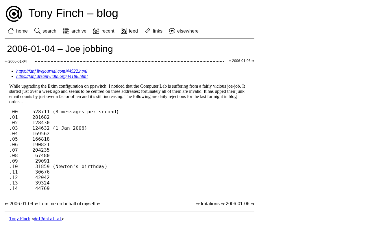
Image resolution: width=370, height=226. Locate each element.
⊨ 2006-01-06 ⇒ (241, 61)
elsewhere (188, 31)
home (22, 31)
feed (133, 31)
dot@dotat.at (48, 218)
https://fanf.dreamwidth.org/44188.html (52, 76)
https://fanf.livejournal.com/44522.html (51, 71)
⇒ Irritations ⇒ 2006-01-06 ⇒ (225, 203)
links (157, 31)
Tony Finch (19, 218)
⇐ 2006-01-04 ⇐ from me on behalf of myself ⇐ (52, 203)
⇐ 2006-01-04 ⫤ (17, 61)
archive (78, 31)
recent (107, 31)
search (49, 31)
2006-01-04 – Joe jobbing (60, 49)
